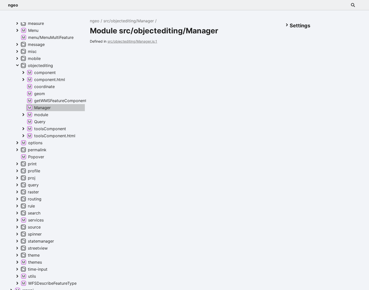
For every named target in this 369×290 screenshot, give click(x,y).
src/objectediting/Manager (128, 20)
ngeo (13, 5)
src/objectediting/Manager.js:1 (132, 41)
